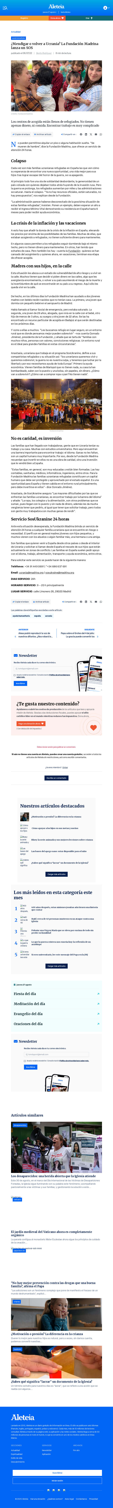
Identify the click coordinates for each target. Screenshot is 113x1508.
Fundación (74, 250)
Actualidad (15, 31)
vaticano (17, 1199)
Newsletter (47, 1450)
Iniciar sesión (57, 1480)
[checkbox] (14, 675)
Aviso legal (69, 1499)
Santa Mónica (65, 12)
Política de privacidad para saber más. (74, 1061)
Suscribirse (57, 1472)
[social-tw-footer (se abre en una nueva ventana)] (59, 1490)
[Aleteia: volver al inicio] (56, 6)
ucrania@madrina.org (31, 572)
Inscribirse (20, 683)
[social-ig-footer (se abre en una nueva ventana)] (64, 1490)
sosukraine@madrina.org (59, 572)
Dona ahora (55, 18)
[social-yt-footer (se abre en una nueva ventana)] (48, 1490)
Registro (24, 18)
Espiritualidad (16, 1454)
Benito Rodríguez (44, 53)
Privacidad (93, 1499)
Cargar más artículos (56, 874)
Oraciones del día (28, 1024)
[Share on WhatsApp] (101, 134)
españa (37, 616)
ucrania (48, 616)
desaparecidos (20, 1125)
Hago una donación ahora (29, 723)
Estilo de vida (16, 1458)
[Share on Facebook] (81, 134)
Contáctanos (81, 1499)
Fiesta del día (25, 994)
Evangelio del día (28, 1014)
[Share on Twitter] (91, 134)
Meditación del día (29, 1004)
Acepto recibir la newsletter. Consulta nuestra (43, 676)
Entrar (65, 767)
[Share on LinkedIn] (86, 134)
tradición (17, 1349)
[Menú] (21, 7)
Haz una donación (37, 1499)
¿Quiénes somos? (55, 1499)
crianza (17, 1301)
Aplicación (46, 1454)
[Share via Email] (96, 134)
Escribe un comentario (56, 778)
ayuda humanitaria (21, 616)
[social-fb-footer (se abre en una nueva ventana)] (54, 1490)
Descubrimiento (18, 1462)
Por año (76, 1450)
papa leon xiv (19, 1250)
